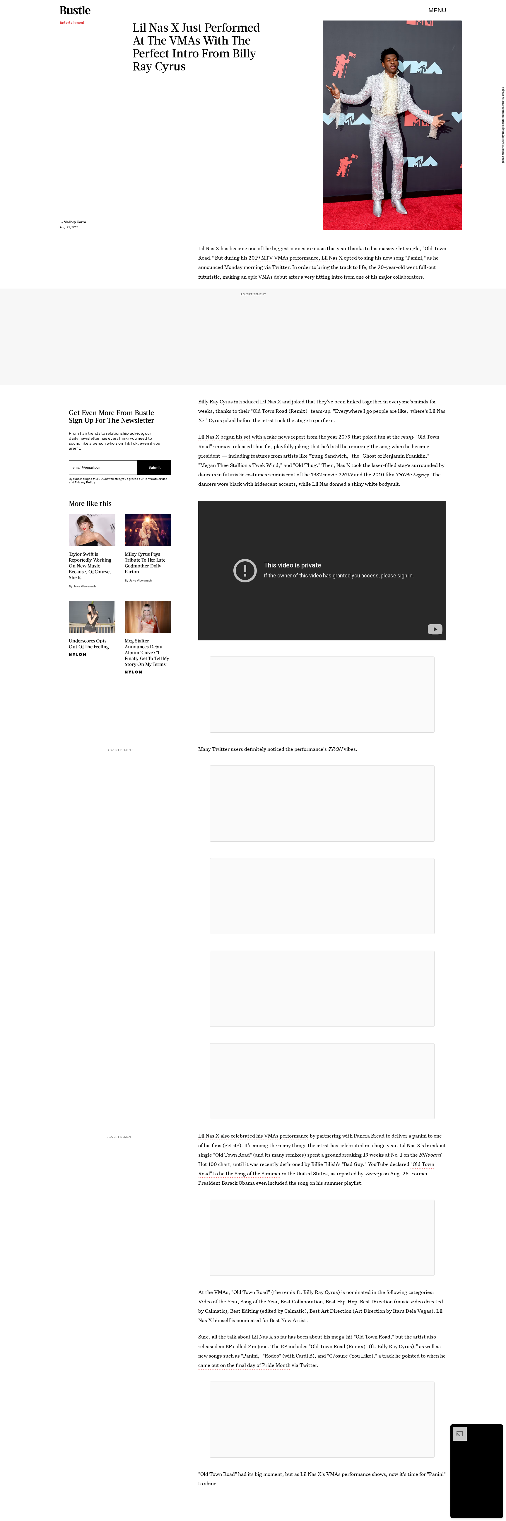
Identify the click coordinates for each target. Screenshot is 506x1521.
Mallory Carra (75, 221)
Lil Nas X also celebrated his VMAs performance (253, 1135)
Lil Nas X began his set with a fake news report (251, 436)
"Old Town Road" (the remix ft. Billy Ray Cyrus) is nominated (301, 1292)
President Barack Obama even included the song (253, 1182)
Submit (154, 467)
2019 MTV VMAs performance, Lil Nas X (296, 257)
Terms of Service (155, 479)
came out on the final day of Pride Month (244, 1365)
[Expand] (456, 1429)
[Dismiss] (496, 1429)
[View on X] (322, 694)
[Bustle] (75, 10)
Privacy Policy (85, 482)
